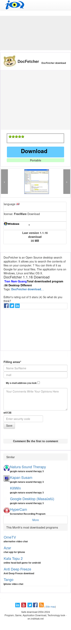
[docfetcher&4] (19, 136)
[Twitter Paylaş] (12, 307)
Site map (50, 606)
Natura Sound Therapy (28, 466)
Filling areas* (12, 362)
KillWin (15, 487)
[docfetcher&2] (13, 136)
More (35, 520)
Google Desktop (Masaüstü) (32, 498)
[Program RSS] (42, 606)
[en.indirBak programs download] (35, 5)
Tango (8, 579)
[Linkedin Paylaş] (18, 307)
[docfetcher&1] (10, 136)
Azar (7, 547)
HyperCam (18, 509)
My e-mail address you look (21, 383)
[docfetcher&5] (22, 136)
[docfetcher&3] (16, 136)
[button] (4, 181)
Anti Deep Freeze (17, 568)
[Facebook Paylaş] (6, 307)
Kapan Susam (21, 477)
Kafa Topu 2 (13, 558)
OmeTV (10, 537)
